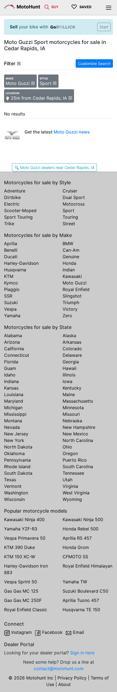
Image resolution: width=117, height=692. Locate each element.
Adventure (14, 191)
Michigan (13, 407)
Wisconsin (14, 499)
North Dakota (18, 447)
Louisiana (13, 394)
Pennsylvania (17, 460)
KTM (8, 276)
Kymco (11, 283)
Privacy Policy (72, 678)
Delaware (72, 355)
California (14, 348)
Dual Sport (74, 197)
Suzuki (11, 302)
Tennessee (73, 473)
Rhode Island (17, 466)
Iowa (67, 381)
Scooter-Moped (20, 210)
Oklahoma (14, 453)
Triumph (71, 302)
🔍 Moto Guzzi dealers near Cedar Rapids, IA (54, 167)
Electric (12, 204)
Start (104, 27)
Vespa (10, 309)
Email (78, 632)
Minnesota (73, 407)
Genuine (71, 256)
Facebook (52, 632)
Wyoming (72, 499)
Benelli (10, 250)
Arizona (12, 342)
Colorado (72, 348)
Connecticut (16, 355)
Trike (9, 223)
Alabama (13, 335)
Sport (68, 210)
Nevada (12, 427)
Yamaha (12, 315)
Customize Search (94, 63)
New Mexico (75, 433)
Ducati (10, 256)
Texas (10, 479)
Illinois (69, 375)
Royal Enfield (76, 289)
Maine (69, 394)
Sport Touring (18, 217)
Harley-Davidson (21, 263)
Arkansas (72, 342)
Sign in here (82, 652)
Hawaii (69, 368)
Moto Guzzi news (72, 132)
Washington (16, 492)
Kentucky (72, 388)
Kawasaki (72, 276)
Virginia (70, 486)
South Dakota (18, 473)
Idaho (10, 375)
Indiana (11, 381)
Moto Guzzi (75, 283)
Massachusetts (78, 401)
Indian (69, 269)
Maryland (13, 401)
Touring (70, 217)
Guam (10, 368)
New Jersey (16, 433)
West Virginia (76, 492)
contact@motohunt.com (59, 668)
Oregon (70, 453)
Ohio (67, 447)
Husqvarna (15, 269)
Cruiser (70, 191)
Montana (13, 420)
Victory (70, 309)
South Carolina (78, 466)
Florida (11, 361)
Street (69, 223)
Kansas (11, 388)
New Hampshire (79, 427)
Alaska (69, 335)
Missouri (71, 414)
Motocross (74, 204)
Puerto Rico (75, 460)
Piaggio (12, 289)
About (64, 684)
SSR (8, 296)
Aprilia (10, 243)
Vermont (12, 486)
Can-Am (71, 250)
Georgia (71, 361)
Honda (69, 263)
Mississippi (15, 414)
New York (14, 440)
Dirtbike (12, 197)
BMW (68, 243)
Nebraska (72, 420)
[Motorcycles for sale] (46, 6)
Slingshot (72, 296)
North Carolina (78, 440)
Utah (67, 479)
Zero (67, 315)
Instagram (21, 632)
